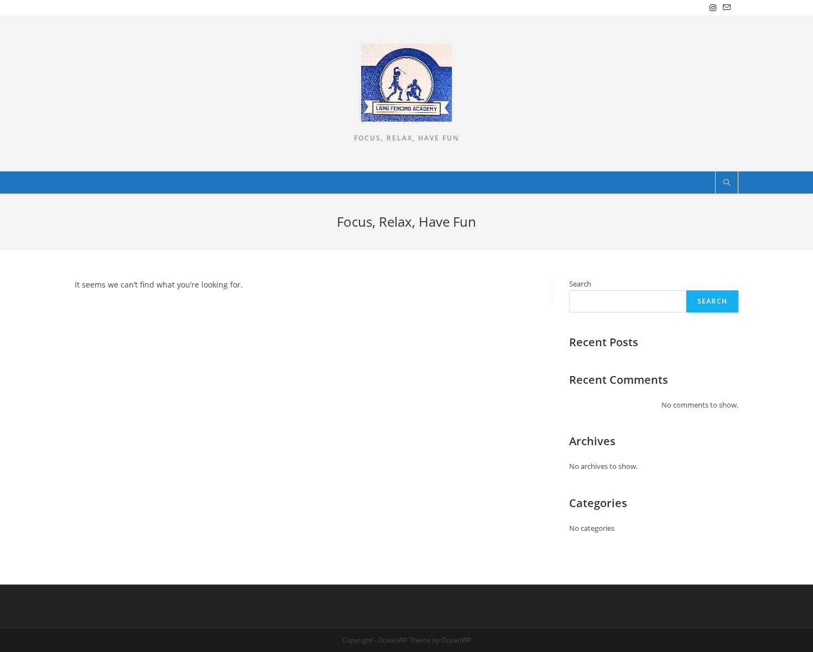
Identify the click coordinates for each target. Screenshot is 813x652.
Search (580, 284)
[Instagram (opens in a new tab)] (713, 7)
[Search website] (726, 183)
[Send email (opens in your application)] (725, 7)
